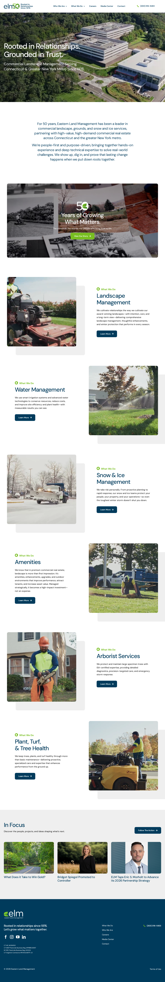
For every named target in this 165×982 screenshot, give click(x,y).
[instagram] (12, 937)
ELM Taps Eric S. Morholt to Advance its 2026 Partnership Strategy (135, 878)
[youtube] (18, 937)
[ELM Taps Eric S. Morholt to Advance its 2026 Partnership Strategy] (136, 858)
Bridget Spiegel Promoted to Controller (76, 878)
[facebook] (5, 937)
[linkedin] (24, 937)
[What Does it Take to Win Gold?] (29, 858)
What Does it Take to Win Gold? (24, 877)
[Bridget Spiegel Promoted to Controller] (82, 858)
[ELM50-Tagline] (18, 4)
